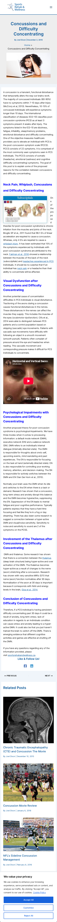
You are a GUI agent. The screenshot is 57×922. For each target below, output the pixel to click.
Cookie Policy (39, 892)
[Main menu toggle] (51, 7)
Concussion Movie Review (20, 805)
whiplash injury (10, 243)
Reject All (28, 915)
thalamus (46, 558)
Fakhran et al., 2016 (19, 254)
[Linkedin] (31, 665)
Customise (28, 907)
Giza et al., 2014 (29, 589)
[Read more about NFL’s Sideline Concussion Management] (28, 834)
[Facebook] (25, 665)
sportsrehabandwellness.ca (21, 655)
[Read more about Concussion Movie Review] (28, 782)
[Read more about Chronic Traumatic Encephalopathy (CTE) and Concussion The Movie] (28, 719)
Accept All (28, 900)
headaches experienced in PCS (38, 261)
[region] (28, 897)
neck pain (22, 268)
